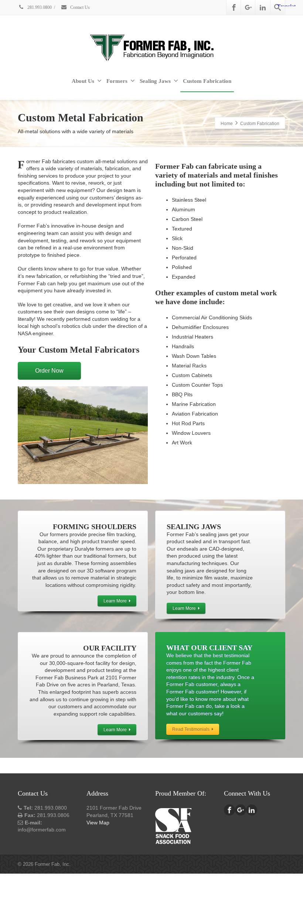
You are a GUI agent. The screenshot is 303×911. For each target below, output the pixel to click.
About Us (83, 81)
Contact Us (79, 7)
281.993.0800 (39, 7)
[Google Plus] (248, 7)
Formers (116, 81)
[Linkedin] (262, 7)
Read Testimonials (191, 729)
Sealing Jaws (155, 81)
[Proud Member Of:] (173, 825)
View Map (97, 823)
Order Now (49, 370)
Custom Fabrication (207, 81)
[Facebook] (234, 7)
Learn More (115, 601)
